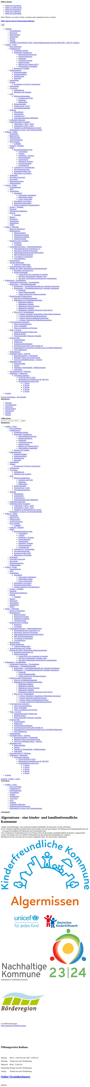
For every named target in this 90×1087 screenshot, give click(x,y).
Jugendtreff (18, 193)
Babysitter (17, 78)
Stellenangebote (15, 183)
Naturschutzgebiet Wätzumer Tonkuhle (27, 336)
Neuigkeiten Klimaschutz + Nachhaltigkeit (24, 282)
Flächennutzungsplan (21, 235)
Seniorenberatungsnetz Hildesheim (26, 118)
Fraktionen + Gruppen (26, 156)
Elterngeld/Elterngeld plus (27, 54)
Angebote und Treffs (25, 98)
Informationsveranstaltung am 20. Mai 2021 (33, 379)
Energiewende (15, 338)
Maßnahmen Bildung (25, 302)
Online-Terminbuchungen (15, 1076)
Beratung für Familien (21, 68)
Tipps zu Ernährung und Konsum (25, 328)
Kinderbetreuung (15, 70)
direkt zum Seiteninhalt (13, 13)
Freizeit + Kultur (11, 185)
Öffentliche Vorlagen (25, 161)
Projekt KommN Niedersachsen (21, 296)
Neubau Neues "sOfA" (22, 106)
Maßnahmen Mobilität (26, 308)
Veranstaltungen (15, 31)
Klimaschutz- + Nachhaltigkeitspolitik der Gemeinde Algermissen (36, 286)
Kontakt (12, 39)
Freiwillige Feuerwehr (17, 177)
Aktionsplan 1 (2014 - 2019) (24, 124)
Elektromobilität (19, 364)
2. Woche (26, 385)
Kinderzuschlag (23, 62)
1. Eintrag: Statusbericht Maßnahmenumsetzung (35, 320)
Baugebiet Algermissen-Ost (23, 270)
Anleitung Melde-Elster (22, 264)
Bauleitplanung (15, 231)
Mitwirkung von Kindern (23, 173)
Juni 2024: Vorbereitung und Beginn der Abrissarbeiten (37, 278)
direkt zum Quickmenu (13, 5)
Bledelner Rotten (20, 334)
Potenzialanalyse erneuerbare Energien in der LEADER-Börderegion (38, 348)
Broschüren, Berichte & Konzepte (26, 251)
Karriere (8, 393)
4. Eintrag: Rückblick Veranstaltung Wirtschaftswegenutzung (39, 314)
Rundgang (22, 100)
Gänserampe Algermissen (27, 195)
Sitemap (12, 41)
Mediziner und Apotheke (22, 92)
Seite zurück (5, 1026)
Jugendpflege (14, 80)
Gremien (21, 154)
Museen (12, 217)
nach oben (13, 1026)
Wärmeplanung (15, 352)
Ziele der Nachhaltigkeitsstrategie (25, 298)
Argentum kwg (19, 116)
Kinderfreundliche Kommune (20, 122)
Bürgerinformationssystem (23, 150)
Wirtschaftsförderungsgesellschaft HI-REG (29, 253)
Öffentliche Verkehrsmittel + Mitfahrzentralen (30, 367)
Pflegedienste (18, 112)
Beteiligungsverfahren (21, 237)
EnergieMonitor (19, 340)
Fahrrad (16, 366)
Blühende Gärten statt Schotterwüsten (27, 358)
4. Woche (26, 389)
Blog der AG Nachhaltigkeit (24, 312)
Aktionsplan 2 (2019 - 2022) (24, 126)
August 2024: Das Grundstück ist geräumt (33, 274)
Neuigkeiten (14, 134)
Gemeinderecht (23, 165)
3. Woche (26, 387)
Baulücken (18, 243)
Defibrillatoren (19, 90)
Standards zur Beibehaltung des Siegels (27, 128)
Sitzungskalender (24, 157)
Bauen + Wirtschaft (12, 227)
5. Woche (26, 391)
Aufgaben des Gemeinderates (24, 167)
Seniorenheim (19, 114)
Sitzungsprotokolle (24, 163)
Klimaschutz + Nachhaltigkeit (15, 280)
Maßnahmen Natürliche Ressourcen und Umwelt (35, 310)
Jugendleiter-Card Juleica (23, 201)
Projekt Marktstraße (21, 272)
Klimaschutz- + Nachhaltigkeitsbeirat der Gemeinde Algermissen (36, 288)
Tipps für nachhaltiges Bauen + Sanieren (28, 360)
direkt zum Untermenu (13, 11)
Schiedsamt (14, 175)
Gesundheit (14, 88)
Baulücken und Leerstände (19, 241)
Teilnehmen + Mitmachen (18, 373)
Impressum (13, 33)
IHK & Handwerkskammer (23, 255)
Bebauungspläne (20, 233)
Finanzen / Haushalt (16, 146)
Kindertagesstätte (20, 104)
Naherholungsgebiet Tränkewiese (25, 332)
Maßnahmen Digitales (26, 304)
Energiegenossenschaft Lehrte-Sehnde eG (28, 346)
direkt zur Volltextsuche (13, 7)
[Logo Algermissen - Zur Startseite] (13, 397)
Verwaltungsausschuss (22, 169)
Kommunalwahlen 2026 (22, 171)
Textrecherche (23, 159)
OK (3, 25)
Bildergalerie (22, 102)
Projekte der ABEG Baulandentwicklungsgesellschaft (28, 268)
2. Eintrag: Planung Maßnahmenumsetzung (33, 318)
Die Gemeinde (15, 142)
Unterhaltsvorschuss (25, 60)
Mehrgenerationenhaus (22, 96)
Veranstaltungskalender (22, 108)
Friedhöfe (17, 215)
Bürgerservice (14, 136)
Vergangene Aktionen (21, 375)
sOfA (12, 94)
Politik (12, 148)
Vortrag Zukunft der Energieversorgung (32, 294)
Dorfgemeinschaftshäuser (18, 211)
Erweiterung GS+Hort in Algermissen (27, 84)
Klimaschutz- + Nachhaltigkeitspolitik (23, 284)
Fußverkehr (18, 369)
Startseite (8, 29)
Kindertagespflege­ (20, 74)
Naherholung (14, 223)
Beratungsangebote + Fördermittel (26, 356)
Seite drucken (21, 1026)
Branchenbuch (15, 261)
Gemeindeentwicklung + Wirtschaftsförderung (26, 247)
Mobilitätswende (15, 362)
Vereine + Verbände (16, 207)
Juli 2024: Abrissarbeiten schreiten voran (32, 276)
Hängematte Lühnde (25, 197)
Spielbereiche (14, 86)
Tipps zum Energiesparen (23, 324)
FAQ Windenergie (20, 350)
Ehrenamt (13, 209)
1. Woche (26, 383)
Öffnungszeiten (15, 138)
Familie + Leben (11, 45)
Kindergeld (22, 58)
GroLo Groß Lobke (25, 199)
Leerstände (18, 245)
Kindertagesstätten (20, 72)
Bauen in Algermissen (17, 229)
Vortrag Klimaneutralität (26, 292)
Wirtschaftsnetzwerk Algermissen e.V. (27, 249)
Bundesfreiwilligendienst (22, 203)
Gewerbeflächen (19, 259)
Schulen (12, 82)
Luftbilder (17, 144)
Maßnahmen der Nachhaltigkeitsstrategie (28, 300)
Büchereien (14, 219)
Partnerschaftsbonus (25, 56)
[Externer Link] (45, 927)
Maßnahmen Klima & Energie (28, 306)
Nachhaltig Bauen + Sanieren (20, 354)
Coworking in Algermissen (23, 257)
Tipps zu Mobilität (20, 326)
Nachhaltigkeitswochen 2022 (28, 381)
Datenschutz (14, 37)
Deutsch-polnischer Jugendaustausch (27, 205)
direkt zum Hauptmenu (13, 9)
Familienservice (15, 49)
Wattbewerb (18, 342)
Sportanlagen (14, 221)
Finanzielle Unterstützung (23, 52)
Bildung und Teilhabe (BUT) (28, 64)
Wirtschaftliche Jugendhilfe (27, 66)
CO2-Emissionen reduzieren (19, 322)
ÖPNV (12, 225)
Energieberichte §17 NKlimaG (20, 371)
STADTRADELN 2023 (26, 377)
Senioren (13, 110)
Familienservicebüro (21, 51)
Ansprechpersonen (16, 140)
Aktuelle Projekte (20, 239)
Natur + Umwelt (15, 330)
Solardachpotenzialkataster (23, 344)
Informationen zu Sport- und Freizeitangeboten (26, 130)
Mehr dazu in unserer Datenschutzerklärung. (18, 21)
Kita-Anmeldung (15, 47)
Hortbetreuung (19, 76)
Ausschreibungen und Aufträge (20, 266)
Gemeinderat (22, 152)
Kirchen (12, 213)
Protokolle (22, 290)
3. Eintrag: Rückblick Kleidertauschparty (32, 316)
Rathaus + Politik (11, 132)
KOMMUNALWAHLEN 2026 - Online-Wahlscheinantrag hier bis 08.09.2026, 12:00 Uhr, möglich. (44, 43)
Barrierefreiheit (15, 35)
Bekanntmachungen (16, 181)
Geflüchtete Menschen (17, 120)
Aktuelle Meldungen (17, 262)
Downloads (14, 179)
